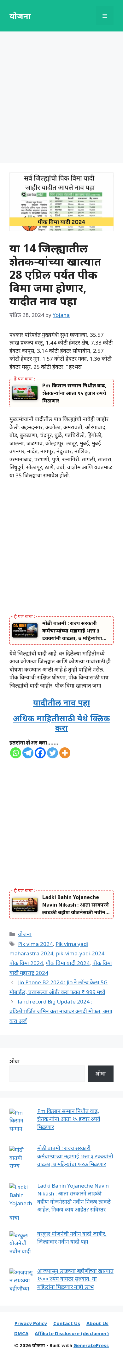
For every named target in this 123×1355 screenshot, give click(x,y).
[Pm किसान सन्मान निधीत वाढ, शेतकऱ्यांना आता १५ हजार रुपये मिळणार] (25, 392)
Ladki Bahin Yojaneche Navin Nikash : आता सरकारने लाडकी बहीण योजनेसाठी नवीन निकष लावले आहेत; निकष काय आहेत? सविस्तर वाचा (75, 905)
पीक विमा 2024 (26, 963)
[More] (64, 752)
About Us (97, 1323)
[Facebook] (40, 752)
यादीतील (48, 702)
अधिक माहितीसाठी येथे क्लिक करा (61, 723)
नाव (69, 702)
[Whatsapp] (15, 752)
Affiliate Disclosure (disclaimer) (72, 1333)
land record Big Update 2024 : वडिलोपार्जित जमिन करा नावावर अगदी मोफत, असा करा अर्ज (60, 1011)
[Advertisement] (61, 99)
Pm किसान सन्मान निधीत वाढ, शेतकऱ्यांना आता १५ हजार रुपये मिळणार (74, 393)
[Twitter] (52, 752)
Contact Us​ (66, 1323)
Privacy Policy (31, 1323)
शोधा (14, 1061)
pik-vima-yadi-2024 (80, 953)
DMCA (21, 1333)
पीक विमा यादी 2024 (68, 963)
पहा (83, 702)
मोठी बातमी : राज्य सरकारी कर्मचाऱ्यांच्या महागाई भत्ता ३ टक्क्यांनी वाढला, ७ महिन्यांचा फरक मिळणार (72, 631)
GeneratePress (91, 1345)
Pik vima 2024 (35, 943)
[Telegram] (27, 752)
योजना (20, 15)
